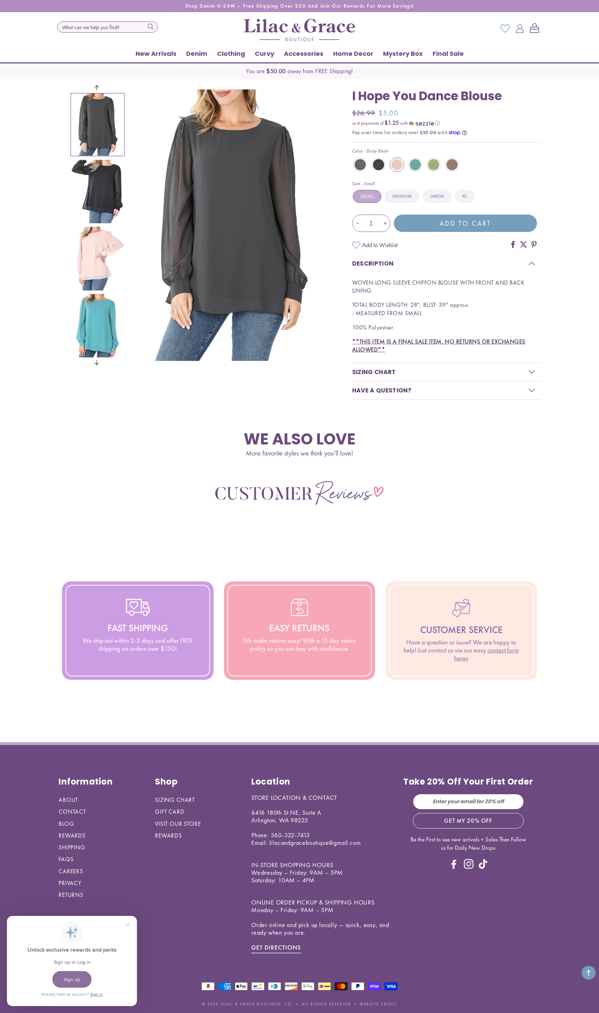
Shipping (72, 847)
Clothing (231, 54)
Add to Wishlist (380, 245)
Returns (71, 895)
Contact (72, 811)
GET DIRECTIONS (276, 947)
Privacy (70, 883)
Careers (71, 871)
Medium (402, 196)
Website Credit (378, 1004)
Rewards (72, 835)
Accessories (303, 54)
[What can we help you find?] (150, 26)
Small (367, 196)
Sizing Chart (175, 800)
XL (464, 196)
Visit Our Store (178, 824)
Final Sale (448, 54)
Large (437, 196)
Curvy (264, 54)
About (68, 800)
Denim (196, 54)
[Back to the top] (589, 973)
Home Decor (353, 54)
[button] (536, 29)
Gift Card (169, 811)
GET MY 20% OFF (468, 820)
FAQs (66, 859)
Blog (66, 824)
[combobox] (107, 27)
